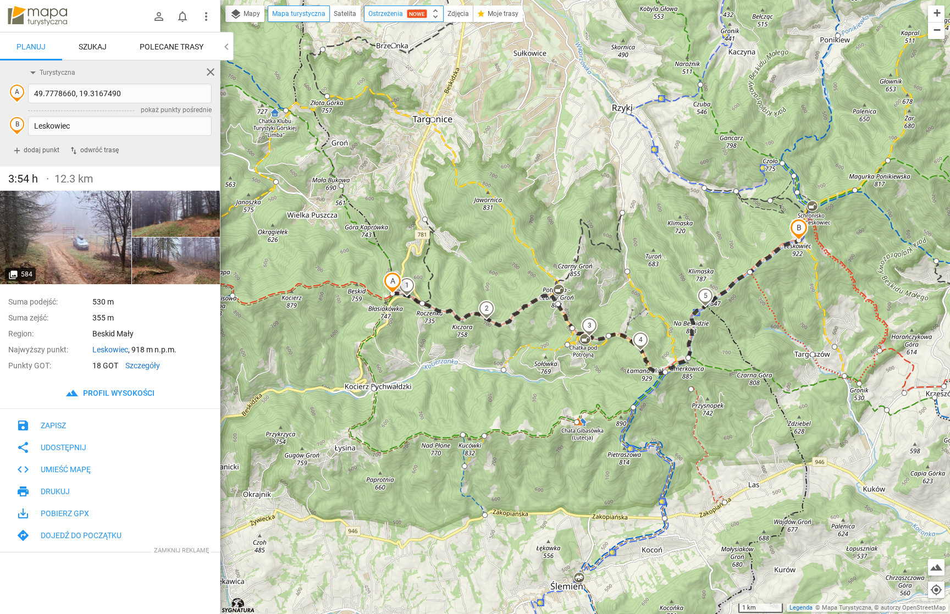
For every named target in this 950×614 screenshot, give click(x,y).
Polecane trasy (171, 46)
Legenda (801, 607)
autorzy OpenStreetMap (913, 607)
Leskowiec (110, 349)
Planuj (31, 46)
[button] (392, 283)
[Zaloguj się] (159, 16)
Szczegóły (142, 365)
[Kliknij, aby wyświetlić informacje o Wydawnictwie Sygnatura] (238, 605)
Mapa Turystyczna (846, 607)
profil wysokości (117, 393)
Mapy (251, 14)
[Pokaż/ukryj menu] (206, 16)
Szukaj (93, 46)
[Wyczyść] (210, 72)
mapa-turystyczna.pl (37, 16)
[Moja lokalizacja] (936, 590)
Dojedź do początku (81, 535)
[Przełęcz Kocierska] (66, 237)
